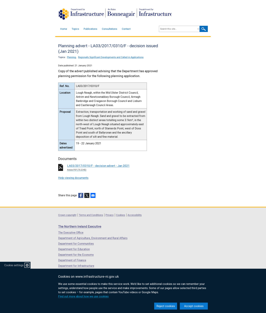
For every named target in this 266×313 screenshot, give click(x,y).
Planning (71, 57)
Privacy (110, 215)
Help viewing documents (73, 177)
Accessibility (135, 215)
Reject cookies (165, 306)
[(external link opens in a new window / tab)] (80, 195)
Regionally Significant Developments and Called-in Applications (111, 57)
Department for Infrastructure (76, 265)
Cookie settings (14, 265)
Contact (126, 28)
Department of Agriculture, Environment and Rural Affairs (92, 238)
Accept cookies (194, 306)
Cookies (120, 215)
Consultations (109, 28)
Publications (90, 28)
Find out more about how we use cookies (83, 296)
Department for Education (74, 249)
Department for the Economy (76, 254)
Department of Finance (72, 260)
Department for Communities (76, 243)
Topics (75, 28)
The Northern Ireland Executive (79, 226)
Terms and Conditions (91, 215)
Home (63, 28)
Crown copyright (67, 215)
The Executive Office (70, 232)
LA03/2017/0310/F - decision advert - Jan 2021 (98, 167)
